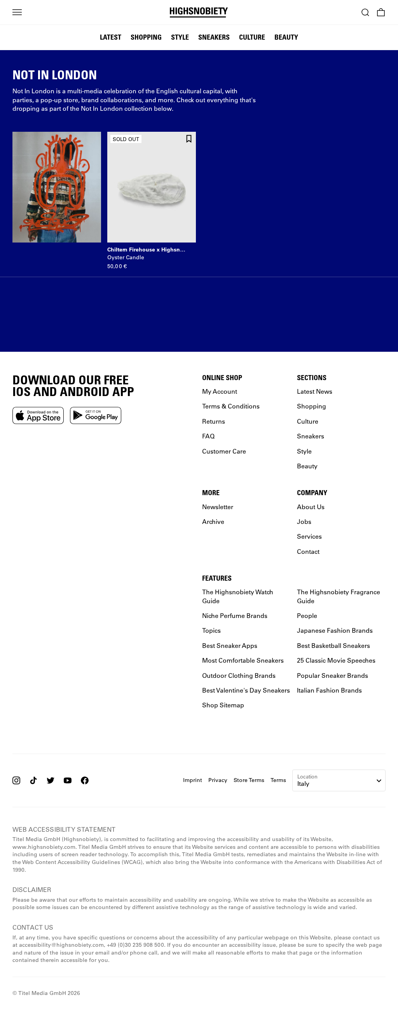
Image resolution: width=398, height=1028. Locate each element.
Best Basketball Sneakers (333, 645)
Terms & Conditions (231, 406)
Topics (211, 630)
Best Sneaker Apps (229, 645)
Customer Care (224, 451)
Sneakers (214, 37)
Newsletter (217, 506)
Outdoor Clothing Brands (239, 675)
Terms (278, 779)
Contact (308, 551)
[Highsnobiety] (199, 12)
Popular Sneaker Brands (332, 675)
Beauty (286, 37)
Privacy (217, 779)
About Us (311, 506)
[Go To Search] (365, 12)
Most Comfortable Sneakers (243, 660)
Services (309, 536)
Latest (110, 37)
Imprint (192, 779)
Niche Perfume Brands (234, 615)
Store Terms (249, 779)
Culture (252, 37)
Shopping (146, 37)
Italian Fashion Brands (329, 690)
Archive (213, 521)
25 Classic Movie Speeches (336, 660)
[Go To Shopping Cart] (381, 12)
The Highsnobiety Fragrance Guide (338, 596)
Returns (213, 421)
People (307, 615)
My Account (219, 391)
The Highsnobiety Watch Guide (237, 596)
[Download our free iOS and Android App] (38, 415)
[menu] (17, 12)
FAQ (208, 436)
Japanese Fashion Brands (335, 630)
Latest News (314, 391)
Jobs (304, 521)
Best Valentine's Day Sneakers (246, 690)
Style (180, 37)
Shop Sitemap (223, 705)
